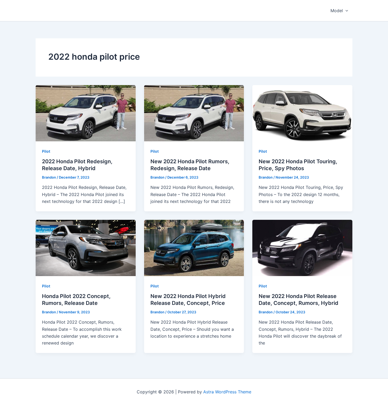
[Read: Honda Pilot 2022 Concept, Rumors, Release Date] (86, 247)
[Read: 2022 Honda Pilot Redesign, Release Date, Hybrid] (86, 112)
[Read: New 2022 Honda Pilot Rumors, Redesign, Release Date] (194, 112)
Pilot (46, 151)
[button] (345, 10)
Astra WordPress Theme (227, 391)
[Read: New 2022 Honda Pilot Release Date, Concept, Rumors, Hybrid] (302, 247)
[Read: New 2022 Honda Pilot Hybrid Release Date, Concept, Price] (194, 247)
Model (336, 10)
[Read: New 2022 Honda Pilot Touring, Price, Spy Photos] (302, 112)
